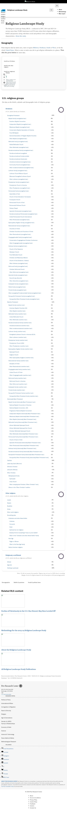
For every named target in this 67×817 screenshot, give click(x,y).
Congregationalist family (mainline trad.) (19, 369)
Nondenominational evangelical (18, 153)
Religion (3, 714)
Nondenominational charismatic (18, 159)
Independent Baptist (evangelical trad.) (20, 124)
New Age (11, 538)
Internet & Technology (7, 734)
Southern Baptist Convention (18, 121)
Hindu (8, 509)
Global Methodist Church (16, 144)
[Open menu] (51, 10)
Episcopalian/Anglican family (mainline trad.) (21, 349)
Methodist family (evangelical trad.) (18, 141)
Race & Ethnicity (6, 710)
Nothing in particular (12, 568)
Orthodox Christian (12, 466)
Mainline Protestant (12, 302)
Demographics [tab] (6, 582)
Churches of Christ (15, 228)
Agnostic (9, 565)
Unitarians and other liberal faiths (18, 518)
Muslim (9, 503)
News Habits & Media (7, 738)
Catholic (9, 460)
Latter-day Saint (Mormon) (14, 463)
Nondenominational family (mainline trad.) (20, 322)
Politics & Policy (6, 700)
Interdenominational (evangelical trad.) (20, 162)
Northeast (43, 48)
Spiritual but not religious (16, 530)
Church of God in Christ (16, 440)
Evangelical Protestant (13, 115)
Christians (9, 109)
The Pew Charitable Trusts (7, 786)
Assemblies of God (15, 194)
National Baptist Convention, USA (19, 408)
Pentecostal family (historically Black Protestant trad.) (23, 437)
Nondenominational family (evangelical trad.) (21, 150)
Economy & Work (6, 727)
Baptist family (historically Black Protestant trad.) (22, 402)
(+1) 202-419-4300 (6, 694)
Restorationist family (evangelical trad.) (19, 226)
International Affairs (7, 703)
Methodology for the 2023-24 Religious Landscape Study (23, 630)
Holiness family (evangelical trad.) (18, 246)
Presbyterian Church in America (18, 185)
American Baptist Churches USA (18, 308)
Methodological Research (8, 741)
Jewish (9, 500)
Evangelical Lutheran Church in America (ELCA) (22, 334)
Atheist (9, 562)
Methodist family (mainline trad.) (17, 314)
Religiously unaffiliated (13, 555)
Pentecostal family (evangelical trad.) (19, 191)
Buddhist (9, 506)
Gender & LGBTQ (6, 721)
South (48, 48)
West (53, 48)
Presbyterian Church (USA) (17, 343)
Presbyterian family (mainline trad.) (18, 340)
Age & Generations (6, 718)
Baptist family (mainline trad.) (17, 305)
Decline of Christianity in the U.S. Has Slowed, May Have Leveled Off (28, 611)
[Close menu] (57, 5)
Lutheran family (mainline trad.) (17, 331)
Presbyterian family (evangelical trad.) (19, 182)
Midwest (36, 48)
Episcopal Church (14, 352)
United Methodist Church (16, 317)
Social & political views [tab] (34, 582)
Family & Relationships (8, 723)
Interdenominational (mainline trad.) (19, 325)
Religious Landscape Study (17, 10)
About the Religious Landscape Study (16, 650)
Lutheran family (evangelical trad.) (18, 170)
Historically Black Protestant (15, 399)
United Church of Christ (16, 372)
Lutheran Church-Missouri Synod (18, 173)
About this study (20, 36)
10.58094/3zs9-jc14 (16, 678)
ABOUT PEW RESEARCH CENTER (9, 781)
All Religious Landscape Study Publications (18, 669)
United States (10, 50)
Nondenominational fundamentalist (19, 156)
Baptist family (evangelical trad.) (17, 118)
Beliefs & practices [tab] (19, 582)
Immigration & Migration (8, 707)
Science (3, 731)
